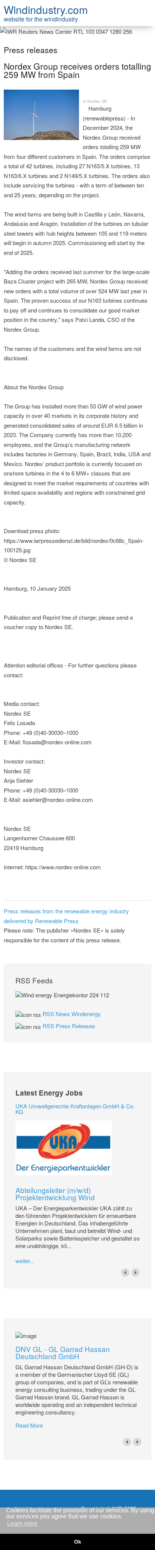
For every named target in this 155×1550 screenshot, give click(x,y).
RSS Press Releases (69, 1026)
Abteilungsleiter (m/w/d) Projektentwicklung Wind (55, 1193)
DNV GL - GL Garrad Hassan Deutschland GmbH (62, 1352)
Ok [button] (77, 1542)
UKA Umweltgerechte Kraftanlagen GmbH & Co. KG (75, 1109)
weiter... (24, 1261)
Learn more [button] (22, 1523)
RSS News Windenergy (72, 1014)
